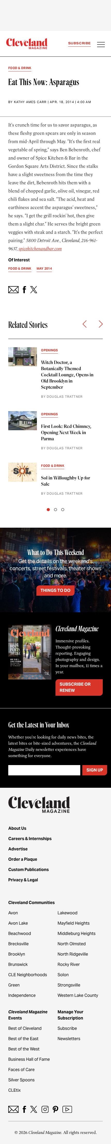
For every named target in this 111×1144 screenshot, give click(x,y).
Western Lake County (78, 995)
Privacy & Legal (23, 880)
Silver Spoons (21, 1080)
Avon (13, 913)
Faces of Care (21, 1069)
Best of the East (23, 1038)
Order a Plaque (22, 859)
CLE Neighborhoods (27, 974)
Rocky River (69, 964)
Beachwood (19, 933)
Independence (22, 995)
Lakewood (67, 913)
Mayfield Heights (74, 923)
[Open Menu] (101, 45)
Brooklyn (16, 954)
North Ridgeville (73, 954)
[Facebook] (24, 1109)
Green (14, 985)
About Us (17, 828)
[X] (33, 1109)
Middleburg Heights (77, 933)
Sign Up (94, 770)
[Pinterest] (55, 1109)
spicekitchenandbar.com (40, 249)
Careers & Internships (30, 838)
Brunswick (18, 964)
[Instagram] (45, 1109)
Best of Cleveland (25, 1028)
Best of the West (23, 1049)
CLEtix (14, 1090)
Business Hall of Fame (29, 1059)
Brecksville (18, 944)
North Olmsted (72, 944)
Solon (63, 974)
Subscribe (79, 43)
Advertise (18, 849)
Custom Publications (28, 869)
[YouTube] (67, 1109)
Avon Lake (18, 923)
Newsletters (69, 1038)
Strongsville (69, 985)
